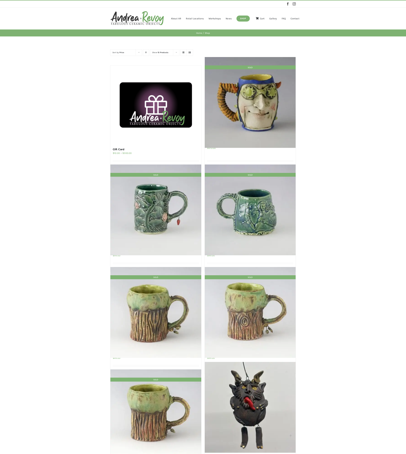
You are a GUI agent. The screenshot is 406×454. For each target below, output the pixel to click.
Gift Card (118, 149)
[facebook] (287, 4)
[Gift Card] (155, 105)
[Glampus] (250, 407)
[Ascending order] (146, 52)
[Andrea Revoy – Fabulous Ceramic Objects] (137, 11)
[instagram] (294, 4)
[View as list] (190, 52)
